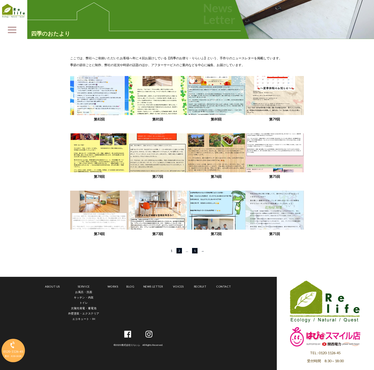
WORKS (113, 286)
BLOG (130, 286)
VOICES (178, 286)
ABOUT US (52, 286)
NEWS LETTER (153, 286)
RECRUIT (200, 286)
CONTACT (223, 286)
